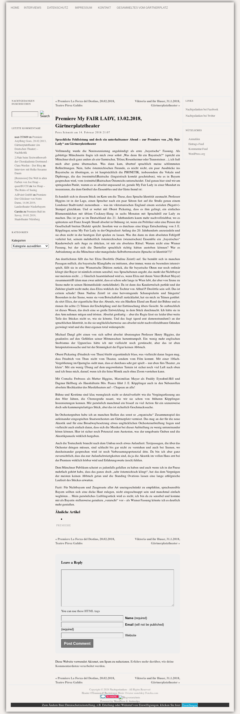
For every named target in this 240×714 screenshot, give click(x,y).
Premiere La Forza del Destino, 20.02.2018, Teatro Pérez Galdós (85, 103)
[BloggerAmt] (129, 697)
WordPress (119, 701)
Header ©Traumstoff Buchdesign (100, 693)
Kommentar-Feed (198, 149)
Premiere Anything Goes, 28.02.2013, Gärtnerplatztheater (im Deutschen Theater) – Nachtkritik (30, 144)
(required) (136, 618)
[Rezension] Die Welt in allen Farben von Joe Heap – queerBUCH (31, 182)
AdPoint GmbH (23, 194)
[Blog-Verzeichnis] (109, 697)
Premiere (63, 525)
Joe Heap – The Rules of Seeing (30, 188)
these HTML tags (88, 611)
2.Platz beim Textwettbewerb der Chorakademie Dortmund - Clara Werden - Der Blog (32, 161)
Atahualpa (134, 701)
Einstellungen (189, 705)
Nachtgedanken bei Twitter (200, 115)
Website (130, 635)
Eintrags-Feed (196, 144)
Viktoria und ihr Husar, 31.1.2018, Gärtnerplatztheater (157, 103)
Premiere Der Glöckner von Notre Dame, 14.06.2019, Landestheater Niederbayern (30, 200)
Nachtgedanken (118, 689)
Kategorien (19, 240)
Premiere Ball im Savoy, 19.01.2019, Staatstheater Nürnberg (30, 215)
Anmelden (194, 139)
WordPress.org (196, 153)
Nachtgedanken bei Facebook (202, 109)
